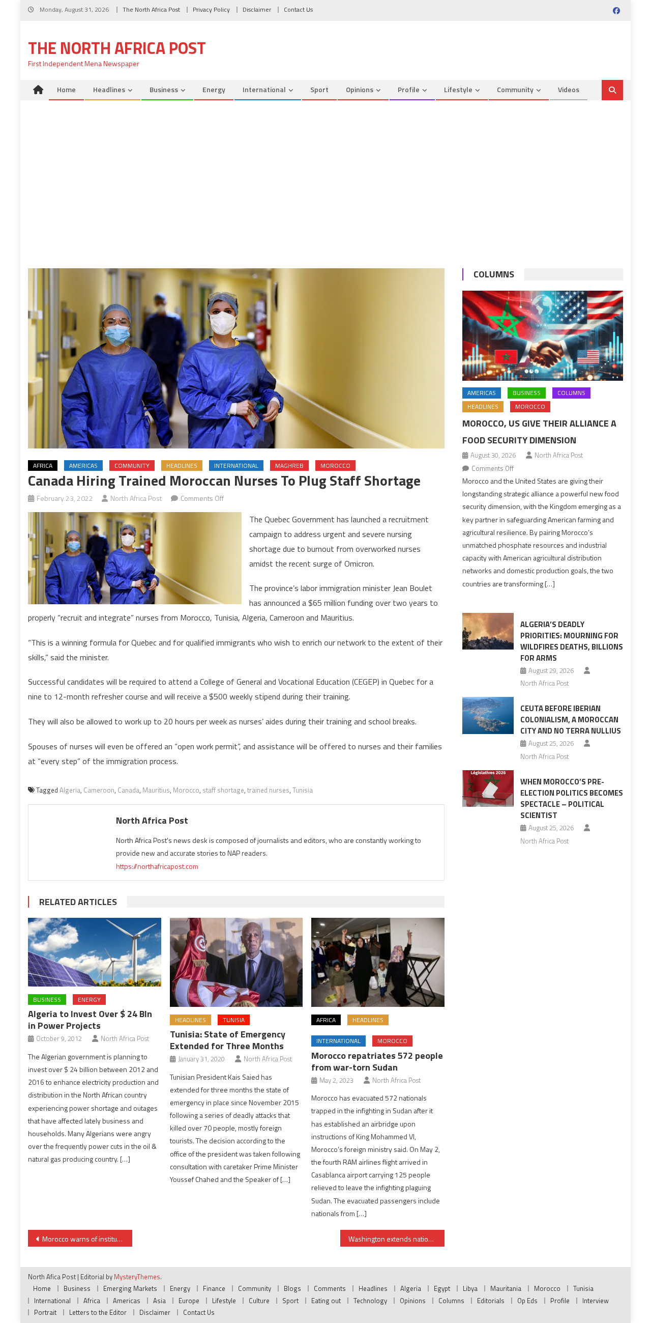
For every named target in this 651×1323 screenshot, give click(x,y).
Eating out (326, 1301)
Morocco (335, 465)
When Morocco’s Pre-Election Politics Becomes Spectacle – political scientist (571, 798)
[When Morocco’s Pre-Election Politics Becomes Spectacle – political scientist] (488, 788)
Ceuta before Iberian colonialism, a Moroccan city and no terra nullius (570, 719)
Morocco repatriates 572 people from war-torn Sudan (377, 1061)
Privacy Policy (211, 9)
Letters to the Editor (98, 1312)
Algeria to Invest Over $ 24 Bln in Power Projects (90, 1019)
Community (515, 89)
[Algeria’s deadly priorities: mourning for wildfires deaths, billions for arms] (488, 631)
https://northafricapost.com (157, 866)
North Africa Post (136, 498)
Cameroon (98, 790)
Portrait (45, 1312)
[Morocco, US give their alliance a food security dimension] (542, 336)
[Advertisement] (325, 176)
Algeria (70, 790)
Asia (159, 1301)
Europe (189, 1301)
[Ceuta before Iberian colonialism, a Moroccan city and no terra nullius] (488, 715)
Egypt (442, 1288)
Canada (128, 790)
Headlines (109, 89)
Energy (213, 89)
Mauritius (156, 790)
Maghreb (289, 465)
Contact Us (298, 9)
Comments (330, 1288)
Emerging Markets (130, 1288)
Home (66, 89)
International (264, 89)
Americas (83, 465)
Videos (568, 89)
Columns (494, 274)
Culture (259, 1301)
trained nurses (268, 790)
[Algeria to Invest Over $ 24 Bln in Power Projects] (94, 952)
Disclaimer (257, 9)
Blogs (292, 1288)
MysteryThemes (137, 1277)
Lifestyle (458, 89)
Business (164, 89)
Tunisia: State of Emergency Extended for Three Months (227, 1040)
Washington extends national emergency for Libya (396, 1238)
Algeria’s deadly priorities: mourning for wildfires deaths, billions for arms (571, 641)
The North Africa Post (151, 9)
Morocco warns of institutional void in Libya (87, 1238)
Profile (409, 89)
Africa (42, 465)
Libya (470, 1288)
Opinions (359, 89)
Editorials (491, 1301)
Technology (370, 1301)
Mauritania (505, 1288)
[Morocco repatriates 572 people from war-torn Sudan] (378, 962)
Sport (319, 89)
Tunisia (302, 790)
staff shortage (223, 790)
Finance (214, 1288)
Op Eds (527, 1301)
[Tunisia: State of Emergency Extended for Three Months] (236, 962)
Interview (595, 1301)
